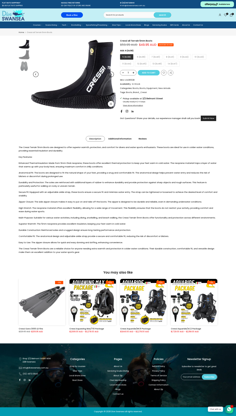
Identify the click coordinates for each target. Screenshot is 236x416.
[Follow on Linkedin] (132, 111)
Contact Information (159, 384)
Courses (37, 25)
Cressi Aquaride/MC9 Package (135, 328)
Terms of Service (159, 375)
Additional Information (120, 138)
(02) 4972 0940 (30, 373)
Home (21, 32)
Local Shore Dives (118, 384)
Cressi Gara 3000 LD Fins (31, 328)
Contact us (118, 394)
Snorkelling (76, 25)
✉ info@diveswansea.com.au (132, 5)
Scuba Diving (51, 25)
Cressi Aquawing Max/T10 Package (86, 328)
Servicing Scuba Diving (118, 371)
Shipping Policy (159, 380)
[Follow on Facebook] (121, 111)
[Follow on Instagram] (127, 111)
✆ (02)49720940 (127, 3)
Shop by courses (77, 366)
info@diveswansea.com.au (35, 367)
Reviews (143, 138)
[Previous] (36, 74)
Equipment (152, 88)
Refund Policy (158, 366)
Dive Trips (116, 25)
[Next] (111, 74)
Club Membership (118, 380)
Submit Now (208, 118)
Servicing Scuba (159, 25)
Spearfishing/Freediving (96, 25)
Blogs (146, 25)
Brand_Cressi (140, 92)
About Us (186, 25)
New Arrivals (164, 88)
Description (95, 138)
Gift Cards (174, 25)
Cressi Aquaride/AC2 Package (186, 328)
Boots (136, 88)
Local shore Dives (133, 25)
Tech (64, 25)
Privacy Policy (158, 371)
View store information (133, 105)
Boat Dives (77, 380)
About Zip (118, 375)
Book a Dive (72, 15)
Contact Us (198, 25)
